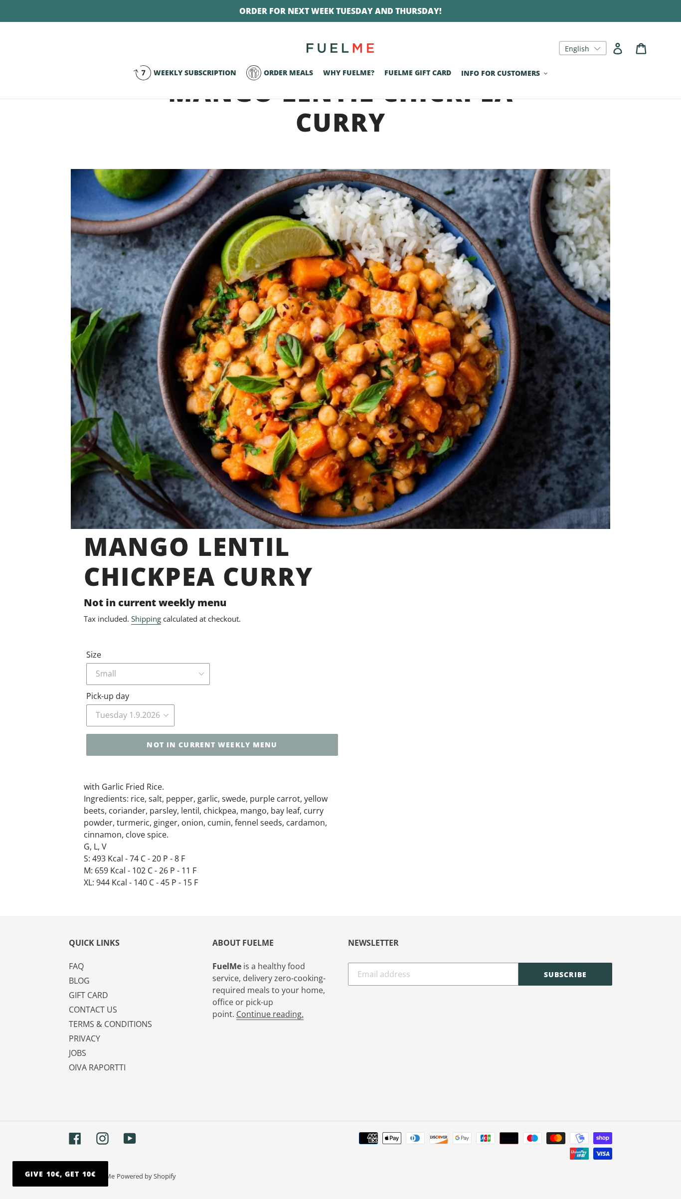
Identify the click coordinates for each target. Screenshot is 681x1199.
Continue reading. (270, 1014)
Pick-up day (107, 695)
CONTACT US (93, 1009)
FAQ (76, 966)
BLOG (79, 980)
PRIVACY (84, 1038)
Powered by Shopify (146, 1176)
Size (93, 654)
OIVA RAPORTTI (97, 1067)
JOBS (77, 1052)
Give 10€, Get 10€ (60, 1174)
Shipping (146, 619)
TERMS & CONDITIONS (110, 1024)
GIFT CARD (88, 995)
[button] (583, 48)
